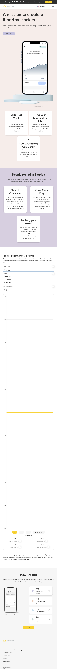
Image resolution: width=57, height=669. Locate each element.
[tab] (40, 590)
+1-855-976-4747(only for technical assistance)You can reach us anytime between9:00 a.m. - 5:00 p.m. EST (6, 660)
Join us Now (9, 33)
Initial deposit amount (8, 286)
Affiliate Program (23, 650)
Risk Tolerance (6, 266)
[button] (43, 6)
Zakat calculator (46, 197)
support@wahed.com (7, 652)
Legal (14, 649)
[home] (8, 6)
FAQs (39, 649)
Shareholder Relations (33, 650)
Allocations (5, 273)
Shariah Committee (15, 197)
